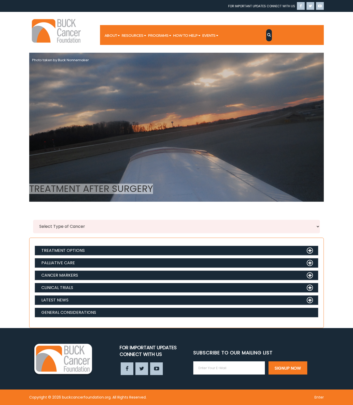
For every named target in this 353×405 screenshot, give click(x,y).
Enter (319, 397)
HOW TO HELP (185, 35)
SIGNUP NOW (288, 368)
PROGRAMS (158, 35)
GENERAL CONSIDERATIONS (68, 312)
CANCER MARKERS (59, 275)
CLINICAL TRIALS (57, 288)
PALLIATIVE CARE (58, 263)
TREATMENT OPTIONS (63, 250)
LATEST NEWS (54, 300)
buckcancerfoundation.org (86, 397)
